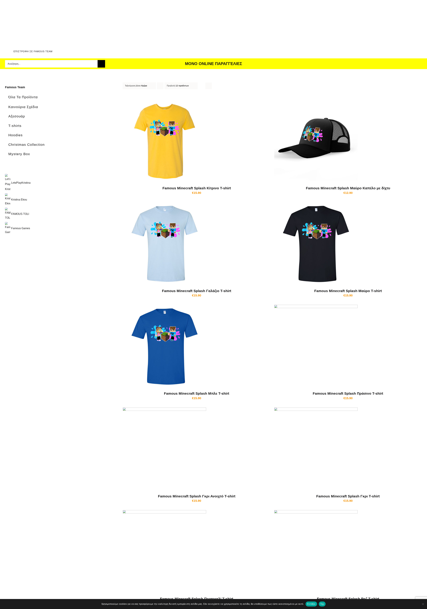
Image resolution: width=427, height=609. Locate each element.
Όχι (322, 603)
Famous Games (20, 228)
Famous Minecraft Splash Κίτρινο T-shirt (196, 188)
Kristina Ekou (19, 199)
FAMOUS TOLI (20, 214)
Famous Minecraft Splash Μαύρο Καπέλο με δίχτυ (348, 188)
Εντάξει (311, 603)
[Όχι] (422, 604)
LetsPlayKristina (21, 182)
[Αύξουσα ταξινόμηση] (160, 85)
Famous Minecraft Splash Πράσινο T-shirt (348, 393)
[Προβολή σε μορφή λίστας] (208, 86)
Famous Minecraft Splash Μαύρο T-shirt (348, 291)
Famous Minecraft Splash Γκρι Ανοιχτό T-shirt (196, 496)
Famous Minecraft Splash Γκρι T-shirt (348, 496)
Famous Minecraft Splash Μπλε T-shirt (196, 393)
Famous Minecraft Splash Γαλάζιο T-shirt (196, 291)
